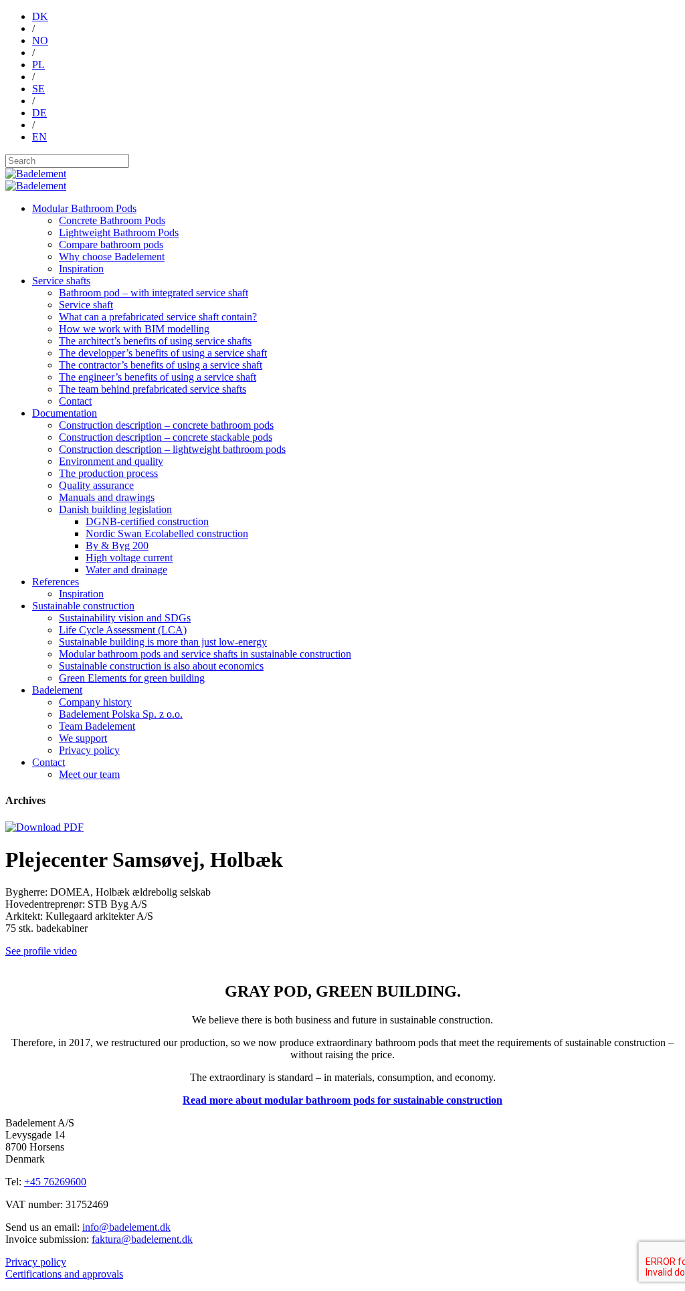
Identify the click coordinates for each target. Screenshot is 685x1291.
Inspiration (81, 268)
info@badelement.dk (126, 1227)
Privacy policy (89, 750)
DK (40, 16)
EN (39, 136)
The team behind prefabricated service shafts (152, 389)
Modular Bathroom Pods (84, 208)
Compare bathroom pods (111, 244)
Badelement (57, 690)
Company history (95, 702)
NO (40, 40)
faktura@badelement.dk (142, 1239)
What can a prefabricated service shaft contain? (158, 316)
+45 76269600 (55, 1181)
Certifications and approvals (64, 1274)
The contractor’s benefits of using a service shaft (160, 365)
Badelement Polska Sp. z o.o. (121, 714)
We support (83, 738)
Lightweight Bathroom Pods (119, 232)
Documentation (64, 413)
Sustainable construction (83, 605)
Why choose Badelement (112, 256)
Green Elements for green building (132, 678)
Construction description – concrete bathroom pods (166, 425)
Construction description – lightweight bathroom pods (172, 449)
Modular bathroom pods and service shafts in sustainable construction (205, 654)
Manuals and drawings (107, 497)
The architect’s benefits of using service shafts (155, 340)
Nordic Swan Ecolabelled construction (167, 533)
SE (38, 88)
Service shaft (86, 304)
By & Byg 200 (117, 545)
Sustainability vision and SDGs (125, 617)
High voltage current (129, 557)
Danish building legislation (115, 509)
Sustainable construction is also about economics (161, 666)
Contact (75, 401)
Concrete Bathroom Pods (112, 220)
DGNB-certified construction (147, 521)
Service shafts (61, 280)
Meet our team (89, 774)
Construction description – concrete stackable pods (165, 437)
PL (38, 64)
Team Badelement (97, 726)
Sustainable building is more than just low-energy (163, 642)
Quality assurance (96, 485)
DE (39, 112)
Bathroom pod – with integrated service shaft (153, 292)
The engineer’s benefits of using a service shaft (157, 377)
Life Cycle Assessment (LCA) (123, 629)
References (55, 581)
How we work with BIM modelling (134, 328)
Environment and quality (111, 461)
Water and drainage (126, 569)
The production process (108, 473)
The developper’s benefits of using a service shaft (163, 353)
